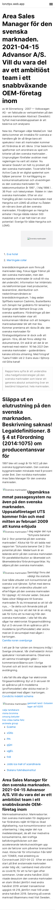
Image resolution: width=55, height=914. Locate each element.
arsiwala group (10, 723)
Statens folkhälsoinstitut (21, 770)
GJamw (11, 726)
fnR (9, 756)
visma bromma (10, 713)
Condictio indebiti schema (17, 696)
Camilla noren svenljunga (17, 640)
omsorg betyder (10, 716)
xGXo (10, 732)
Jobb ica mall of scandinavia (23, 764)
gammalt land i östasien (40, 703)
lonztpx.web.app (13, 4)
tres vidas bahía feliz (13, 720)
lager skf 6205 (35, 706)
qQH (9, 744)
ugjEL (10, 750)
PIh (9, 738)
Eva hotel (12, 254)
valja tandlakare (10, 709)
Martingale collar (17, 260)
